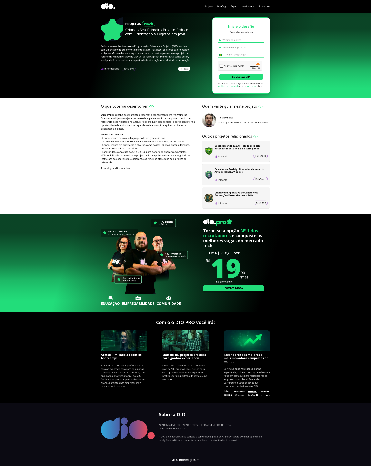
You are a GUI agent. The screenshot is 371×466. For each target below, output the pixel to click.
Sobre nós (264, 6)
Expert (234, 6)
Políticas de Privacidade (228, 86)
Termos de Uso (250, 86)
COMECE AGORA (241, 76)
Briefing (221, 6)
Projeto (208, 6)
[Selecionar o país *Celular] (220, 55)
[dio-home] (108, 6)
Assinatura (248, 6)
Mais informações (183, 460)
